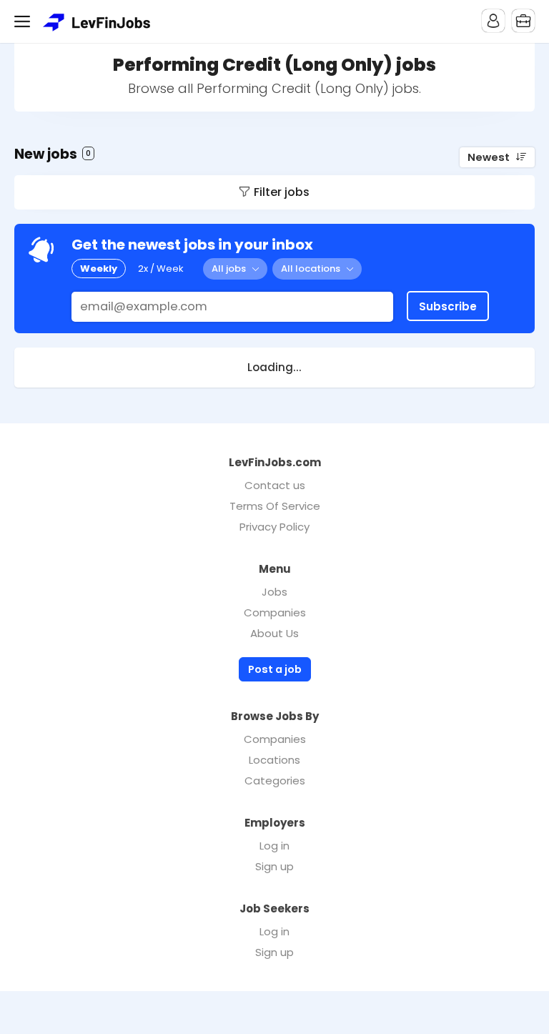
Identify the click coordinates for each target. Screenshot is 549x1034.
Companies (275, 612)
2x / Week (161, 268)
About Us (274, 633)
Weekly (98, 268)
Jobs (274, 591)
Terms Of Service (274, 505)
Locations (274, 759)
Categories (274, 780)
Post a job (275, 669)
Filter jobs (282, 192)
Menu (25, 21)
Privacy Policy (274, 526)
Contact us (274, 485)
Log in (274, 845)
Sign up (274, 866)
